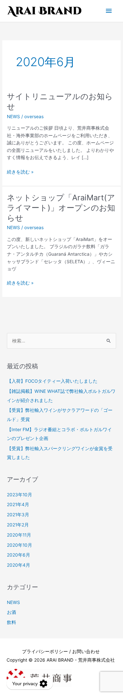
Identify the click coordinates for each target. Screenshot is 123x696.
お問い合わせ (86, 651)
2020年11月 (19, 535)
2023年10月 (19, 494)
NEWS (13, 116)
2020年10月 (19, 545)
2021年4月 (18, 504)
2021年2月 (18, 524)
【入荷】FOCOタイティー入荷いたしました (52, 381)
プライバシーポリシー (45, 651)
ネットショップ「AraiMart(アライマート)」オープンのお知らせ (61, 208)
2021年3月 (18, 514)
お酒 (11, 612)
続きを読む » (20, 172)
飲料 (11, 622)
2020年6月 (18, 555)
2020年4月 (18, 565)
